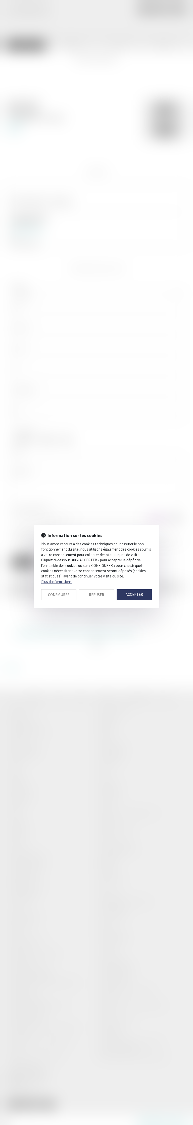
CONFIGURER (59, 594)
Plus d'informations (56, 581)
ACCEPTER (134, 594)
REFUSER (96, 594)
